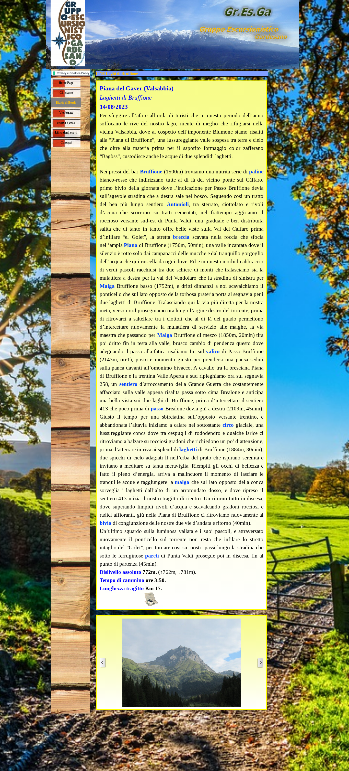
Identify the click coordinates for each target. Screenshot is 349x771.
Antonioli (178, 204)
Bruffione (151, 172)
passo (157, 409)
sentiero (128, 384)
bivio (105, 523)
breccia (181, 237)
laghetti (188, 449)
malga (182, 482)
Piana (130, 245)
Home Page (66, 83)
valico (213, 351)
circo (228, 425)
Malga (107, 286)
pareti (152, 556)
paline (256, 172)
